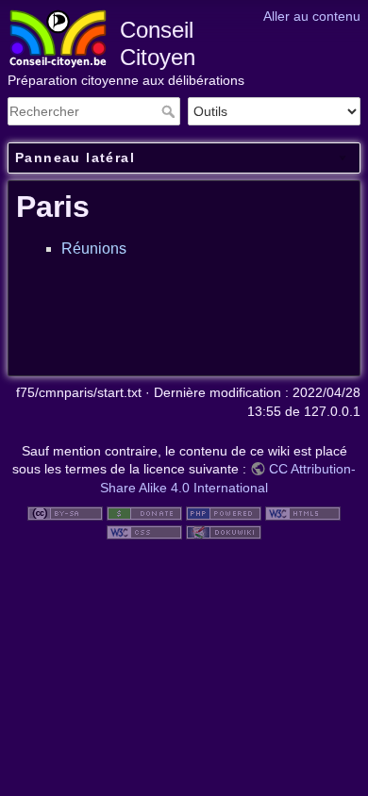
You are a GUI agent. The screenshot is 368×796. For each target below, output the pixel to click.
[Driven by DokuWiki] (223, 531)
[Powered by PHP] (223, 513)
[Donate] (144, 513)
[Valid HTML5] (303, 513)
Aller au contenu (311, 16)
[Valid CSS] (144, 531)
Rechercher (170, 111)
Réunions (93, 248)
